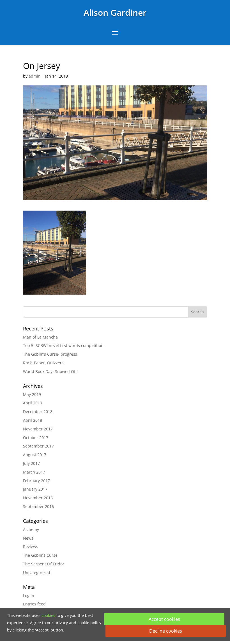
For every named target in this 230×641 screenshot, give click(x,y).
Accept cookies (164, 619)
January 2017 (35, 489)
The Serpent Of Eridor (43, 564)
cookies (48, 615)
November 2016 (38, 497)
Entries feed (34, 604)
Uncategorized (36, 572)
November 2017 (38, 429)
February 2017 (36, 480)
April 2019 (32, 402)
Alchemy (31, 529)
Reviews (30, 546)
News (28, 538)
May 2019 (32, 394)
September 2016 (38, 506)
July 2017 (31, 463)
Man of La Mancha (40, 337)
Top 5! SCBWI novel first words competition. (64, 345)
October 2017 (35, 437)
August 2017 (34, 454)
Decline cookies (165, 631)
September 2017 (38, 446)
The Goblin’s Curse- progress (50, 354)
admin (35, 76)
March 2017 (34, 472)
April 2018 (32, 420)
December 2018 (37, 411)
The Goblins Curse (40, 555)
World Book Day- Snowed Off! (50, 371)
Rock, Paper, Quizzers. (44, 362)
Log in (28, 595)
